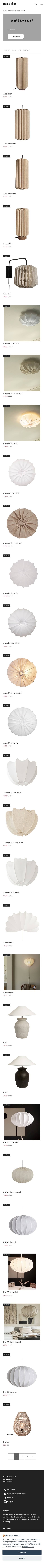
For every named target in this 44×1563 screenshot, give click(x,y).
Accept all (22, 1552)
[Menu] (41, 3)
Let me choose (28, 1546)
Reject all (22, 1558)
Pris (19, 50)
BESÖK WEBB (15, 36)
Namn (14, 50)
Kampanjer (26, 50)
